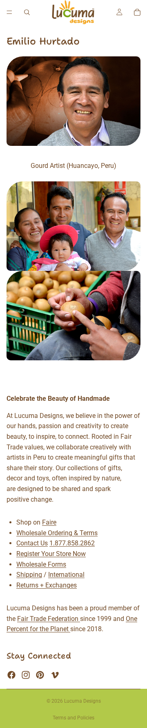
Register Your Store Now (51, 554)
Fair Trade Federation (48, 619)
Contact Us (32, 543)
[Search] (27, 12)
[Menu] (9, 12)
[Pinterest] (40, 675)
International (66, 574)
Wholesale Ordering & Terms (57, 532)
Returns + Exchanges (46, 585)
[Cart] (137, 12)
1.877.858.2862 (72, 543)
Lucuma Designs (82, 701)
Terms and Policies (73, 718)
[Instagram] (26, 675)
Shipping (29, 574)
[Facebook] (11, 675)
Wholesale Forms (41, 564)
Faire (49, 522)
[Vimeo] (55, 675)
